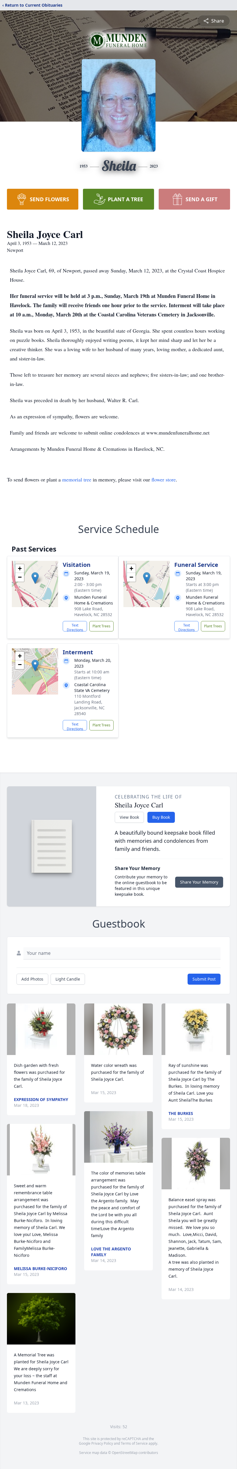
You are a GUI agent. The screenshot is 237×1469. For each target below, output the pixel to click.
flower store (163, 479)
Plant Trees (101, 626)
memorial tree (76, 479)
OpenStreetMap (125, 1452)
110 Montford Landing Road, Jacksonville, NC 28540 (89, 704)
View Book (129, 817)
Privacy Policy (102, 1443)
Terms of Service (134, 1443)
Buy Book (161, 817)
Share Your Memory (199, 882)
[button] (35, 578)
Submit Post (204, 979)
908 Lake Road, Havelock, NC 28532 (93, 611)
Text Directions (75, 627)
